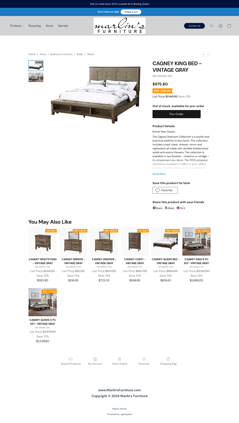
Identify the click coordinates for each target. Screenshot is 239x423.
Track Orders (119, 363)
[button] (131, 11)
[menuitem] (203, 54)
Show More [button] (159, 174)
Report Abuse (119, 408)
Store (43, 54)
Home (31, 54)
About (49, 26)
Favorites (144, 363)
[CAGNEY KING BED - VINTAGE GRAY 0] (35, 65)
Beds (80, 54)
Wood (90, 54)
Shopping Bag (168, 363)
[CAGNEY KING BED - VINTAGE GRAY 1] (35, 77)
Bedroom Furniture (61, 54)
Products (16, 26)
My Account (95, 363)
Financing (34, 26)
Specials (63, 26)
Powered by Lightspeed (119, 414)
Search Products (71, 363)
